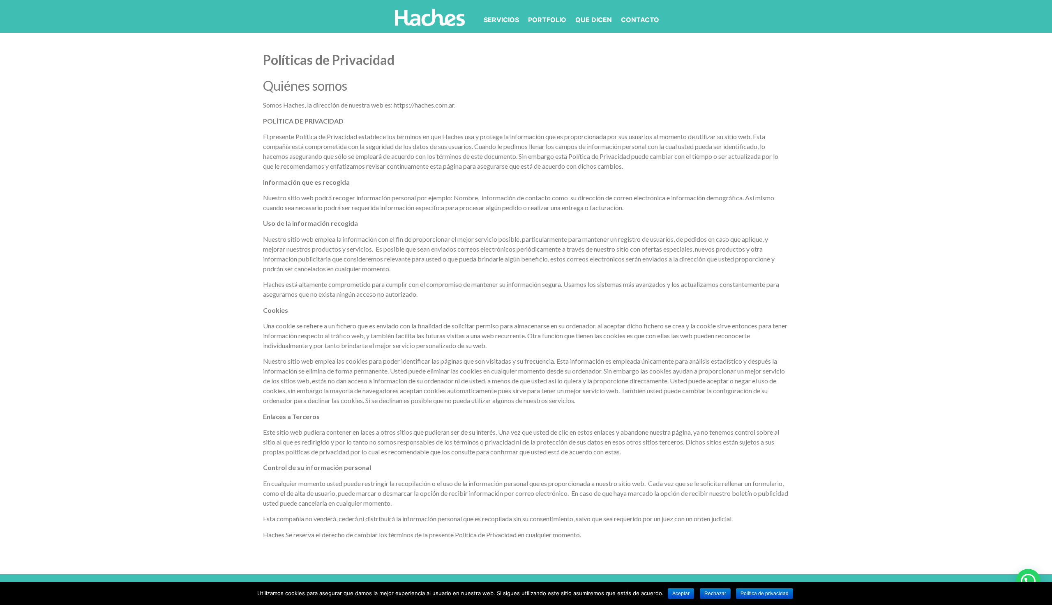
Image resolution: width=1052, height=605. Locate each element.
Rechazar (715, 593)
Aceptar (681, 593)
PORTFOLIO (547, 20)
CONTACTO (640, 20)
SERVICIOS (501, 20)
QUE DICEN (593, 20)
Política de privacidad (765, 593)
